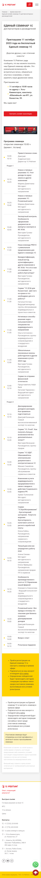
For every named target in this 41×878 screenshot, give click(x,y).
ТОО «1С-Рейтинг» (24, 875)
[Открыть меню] (37, 4)
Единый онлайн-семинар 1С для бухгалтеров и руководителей (17, 15)
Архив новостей (15, 12)
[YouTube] (8, 861)
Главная (4, 12)
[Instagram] (12, 861)
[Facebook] (4, 861)
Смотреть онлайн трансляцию (20, 114)
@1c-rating (24, 674)
